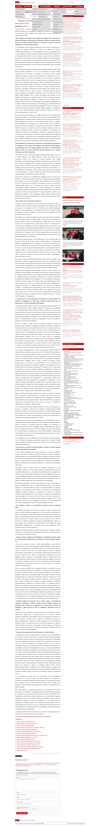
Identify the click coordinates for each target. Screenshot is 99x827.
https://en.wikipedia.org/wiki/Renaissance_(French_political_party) (31, 735)
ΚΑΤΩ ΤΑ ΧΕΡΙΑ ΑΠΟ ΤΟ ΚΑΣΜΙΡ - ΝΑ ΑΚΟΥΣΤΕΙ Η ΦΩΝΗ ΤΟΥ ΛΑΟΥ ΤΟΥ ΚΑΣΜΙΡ (72, 296)
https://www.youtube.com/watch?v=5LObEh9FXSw (27, 729)
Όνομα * (18, 792)
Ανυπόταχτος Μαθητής (69, 401)
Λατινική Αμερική (37, 24)
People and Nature (68, 428)
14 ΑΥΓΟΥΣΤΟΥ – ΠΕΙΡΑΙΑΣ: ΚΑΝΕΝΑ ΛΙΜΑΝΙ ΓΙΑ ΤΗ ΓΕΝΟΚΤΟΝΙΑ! (73, 111)
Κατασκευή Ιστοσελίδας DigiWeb (36, 823)
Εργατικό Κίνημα (46, 6)
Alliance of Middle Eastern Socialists (72, 414)
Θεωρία (64, 11)
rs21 (65, 420)
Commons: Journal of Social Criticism (72, 430)
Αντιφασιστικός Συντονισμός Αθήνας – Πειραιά (73, 353)
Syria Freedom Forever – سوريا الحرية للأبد (73, 415)
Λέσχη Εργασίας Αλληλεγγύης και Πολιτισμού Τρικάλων (72, 386)
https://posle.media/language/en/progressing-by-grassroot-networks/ (33, 716)
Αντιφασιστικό (57, 19)
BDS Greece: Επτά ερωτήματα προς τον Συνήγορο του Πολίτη (72, 71)
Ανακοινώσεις (19, 14)
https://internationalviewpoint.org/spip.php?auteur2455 (28, 748)
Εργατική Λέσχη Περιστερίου (71, 381)
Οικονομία (27, 6)
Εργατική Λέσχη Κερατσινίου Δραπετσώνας (71, 375)
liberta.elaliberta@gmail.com (71, 440)
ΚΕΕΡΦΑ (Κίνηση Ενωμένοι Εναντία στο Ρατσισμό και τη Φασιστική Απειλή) (73, 364)
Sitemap (21, 823)
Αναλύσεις (18, 16)
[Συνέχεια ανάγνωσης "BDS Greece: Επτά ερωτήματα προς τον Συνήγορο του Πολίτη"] (73, 74)
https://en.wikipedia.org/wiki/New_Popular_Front (26, 723)
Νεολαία (55, 16)
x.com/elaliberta (67, 443)
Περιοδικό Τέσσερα (68, 405)
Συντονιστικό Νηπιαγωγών (70, 397)
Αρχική (17, 2)
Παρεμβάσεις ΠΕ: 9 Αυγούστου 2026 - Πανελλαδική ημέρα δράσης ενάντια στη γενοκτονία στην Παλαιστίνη (73, 125)
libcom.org (66, 426)
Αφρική (34, 29)
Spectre (66, 421)
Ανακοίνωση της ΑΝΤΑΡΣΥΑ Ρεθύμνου (72, 330)
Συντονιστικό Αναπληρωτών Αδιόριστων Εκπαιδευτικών (73, 399)
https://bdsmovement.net (22, 750)
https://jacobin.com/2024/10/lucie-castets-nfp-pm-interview (28, 731)
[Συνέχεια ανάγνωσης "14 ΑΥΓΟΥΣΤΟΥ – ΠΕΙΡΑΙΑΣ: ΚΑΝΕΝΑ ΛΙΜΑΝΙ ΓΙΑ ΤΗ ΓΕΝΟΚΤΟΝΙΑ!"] (73, 114)
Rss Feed (26, 823)
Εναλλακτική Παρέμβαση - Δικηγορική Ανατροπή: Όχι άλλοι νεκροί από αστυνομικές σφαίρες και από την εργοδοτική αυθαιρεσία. (72, 159)
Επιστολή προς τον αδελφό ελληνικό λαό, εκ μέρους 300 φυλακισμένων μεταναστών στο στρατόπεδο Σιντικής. (73, 55)
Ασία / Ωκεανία (36, 27)
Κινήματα (57, 6)
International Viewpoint (69, 416)
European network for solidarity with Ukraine (73, 434)
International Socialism (69, 423)
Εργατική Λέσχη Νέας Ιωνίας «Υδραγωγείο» (71, 378)
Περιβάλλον (56, 29)
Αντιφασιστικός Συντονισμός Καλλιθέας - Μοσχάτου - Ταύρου (74, 355)
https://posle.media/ (24, 23)
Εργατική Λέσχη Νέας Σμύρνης (71, 380)
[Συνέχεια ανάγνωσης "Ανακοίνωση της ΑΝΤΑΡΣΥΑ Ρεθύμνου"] (72, 331)
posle (21, 760)
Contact (17, 823)
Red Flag (66, 419)
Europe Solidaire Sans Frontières (71, 417)
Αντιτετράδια (67, 396)
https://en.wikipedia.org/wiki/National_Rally (26, 721)
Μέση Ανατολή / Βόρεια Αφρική (41, 19)
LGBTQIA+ (55, 27)
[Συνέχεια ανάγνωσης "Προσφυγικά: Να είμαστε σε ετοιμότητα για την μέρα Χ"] (73, 286)
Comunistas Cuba (68, 425)
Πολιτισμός (79, 6)
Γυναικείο (56, 24)
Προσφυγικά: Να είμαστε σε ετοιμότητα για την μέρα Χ (72, 283)
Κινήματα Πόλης (58, 32)
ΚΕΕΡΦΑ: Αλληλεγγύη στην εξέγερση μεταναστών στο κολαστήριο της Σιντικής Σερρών (72, 268)
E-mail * (18, 797)
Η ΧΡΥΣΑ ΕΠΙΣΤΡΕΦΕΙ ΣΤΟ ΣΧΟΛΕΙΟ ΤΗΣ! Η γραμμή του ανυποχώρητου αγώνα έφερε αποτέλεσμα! (73, 39)
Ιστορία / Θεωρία (67, 6)
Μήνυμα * (18, 777)
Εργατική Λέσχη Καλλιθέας (71, 373)
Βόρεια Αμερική (37, 22)
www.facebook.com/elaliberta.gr (74, 441)
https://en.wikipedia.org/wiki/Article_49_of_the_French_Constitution (30, 727)
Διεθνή (35, 6)
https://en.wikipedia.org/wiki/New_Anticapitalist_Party (28, 744)
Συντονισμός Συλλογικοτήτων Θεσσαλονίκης (71, 371)
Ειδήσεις (17, 11)
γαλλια (26, 760)
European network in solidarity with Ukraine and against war (73, 433)
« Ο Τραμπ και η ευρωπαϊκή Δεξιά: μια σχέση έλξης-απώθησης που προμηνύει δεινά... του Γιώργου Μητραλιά (38, 764)
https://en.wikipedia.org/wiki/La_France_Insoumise (27, 737)
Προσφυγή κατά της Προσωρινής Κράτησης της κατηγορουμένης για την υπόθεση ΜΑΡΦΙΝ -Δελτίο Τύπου (73, 86)
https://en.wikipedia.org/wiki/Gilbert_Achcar (26, 739)
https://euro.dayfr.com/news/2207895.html (25, 725)
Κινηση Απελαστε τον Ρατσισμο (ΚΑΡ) (73, 387)
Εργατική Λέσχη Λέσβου (70, 376)
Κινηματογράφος (80, 14)
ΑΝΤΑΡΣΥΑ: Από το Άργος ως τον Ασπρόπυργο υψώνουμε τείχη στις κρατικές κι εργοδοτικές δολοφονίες (73, 142)
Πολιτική (19, 6)
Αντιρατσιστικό (57, 22)
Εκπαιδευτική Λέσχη (69, 395)
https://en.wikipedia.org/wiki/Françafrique (26, 733)
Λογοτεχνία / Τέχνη (80, 9)
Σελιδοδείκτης (67, 393)
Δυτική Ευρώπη (24, 759)
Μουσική (77, 11)
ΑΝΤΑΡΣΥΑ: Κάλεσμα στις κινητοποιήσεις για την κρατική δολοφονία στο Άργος (72, 177)
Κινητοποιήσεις (20, 9)
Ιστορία (64, 9)
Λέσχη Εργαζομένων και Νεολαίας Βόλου (72, 383)
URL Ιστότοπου (19, 801)
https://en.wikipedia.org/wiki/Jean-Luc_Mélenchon (28, 741)
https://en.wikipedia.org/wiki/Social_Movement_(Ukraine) (30, 746)
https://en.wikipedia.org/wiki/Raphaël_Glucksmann (29, 743)
